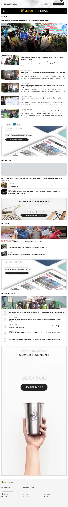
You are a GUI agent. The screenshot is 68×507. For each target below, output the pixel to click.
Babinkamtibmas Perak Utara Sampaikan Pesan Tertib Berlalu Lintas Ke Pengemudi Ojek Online (42, 86)
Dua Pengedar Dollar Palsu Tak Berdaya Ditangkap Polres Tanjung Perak (22, 242)
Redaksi (25, 485)
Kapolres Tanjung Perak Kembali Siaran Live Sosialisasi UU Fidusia (27, 247)
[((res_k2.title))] (34, 232)
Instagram (48, 494)
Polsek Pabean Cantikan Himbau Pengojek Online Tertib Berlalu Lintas (41, 111)
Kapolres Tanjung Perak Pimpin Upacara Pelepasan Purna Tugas (26, 254)
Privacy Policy (5, 487)
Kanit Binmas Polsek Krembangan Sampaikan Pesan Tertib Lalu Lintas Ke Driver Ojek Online (42, 59)
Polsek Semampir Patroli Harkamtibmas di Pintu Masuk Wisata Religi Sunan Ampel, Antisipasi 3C (36, 313)
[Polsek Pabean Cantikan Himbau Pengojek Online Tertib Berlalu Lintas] (10, 113)
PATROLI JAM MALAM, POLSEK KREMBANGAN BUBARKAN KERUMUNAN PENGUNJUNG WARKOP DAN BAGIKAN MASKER (36, 185)
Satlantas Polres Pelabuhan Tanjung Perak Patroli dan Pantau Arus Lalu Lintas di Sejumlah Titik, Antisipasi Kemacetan (36, 326)
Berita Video (4, 240)
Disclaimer (4, 485)
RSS (47, 497)
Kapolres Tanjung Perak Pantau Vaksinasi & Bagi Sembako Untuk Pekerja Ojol (25, 21)
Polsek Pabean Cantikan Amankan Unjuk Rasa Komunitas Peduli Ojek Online (41, 99)
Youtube (5, 497)
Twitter (26, 494)
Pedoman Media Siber (28, 487)
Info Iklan (47, 485)
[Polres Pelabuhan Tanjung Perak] (34, 11)
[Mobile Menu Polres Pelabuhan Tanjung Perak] (5, 11)
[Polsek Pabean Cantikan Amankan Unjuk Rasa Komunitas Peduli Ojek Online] (10, 100)
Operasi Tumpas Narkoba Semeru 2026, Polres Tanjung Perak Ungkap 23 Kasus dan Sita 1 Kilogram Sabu (35, 320)
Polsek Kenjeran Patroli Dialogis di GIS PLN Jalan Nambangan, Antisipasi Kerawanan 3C (35, 339)
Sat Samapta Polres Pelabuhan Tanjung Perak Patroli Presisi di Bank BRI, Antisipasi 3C (34, 333)
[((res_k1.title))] (34, 169)
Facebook (5, 494)
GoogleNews (28, 497)
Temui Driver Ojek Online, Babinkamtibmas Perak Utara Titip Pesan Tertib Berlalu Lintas (43, 73)
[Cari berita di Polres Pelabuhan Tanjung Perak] (65, 11)
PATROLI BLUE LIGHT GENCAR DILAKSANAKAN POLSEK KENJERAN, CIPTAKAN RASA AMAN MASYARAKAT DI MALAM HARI (34, 192)
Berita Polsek (4, 177)
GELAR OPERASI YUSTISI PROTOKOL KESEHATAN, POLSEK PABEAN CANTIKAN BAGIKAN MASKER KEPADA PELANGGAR (31, 179)
